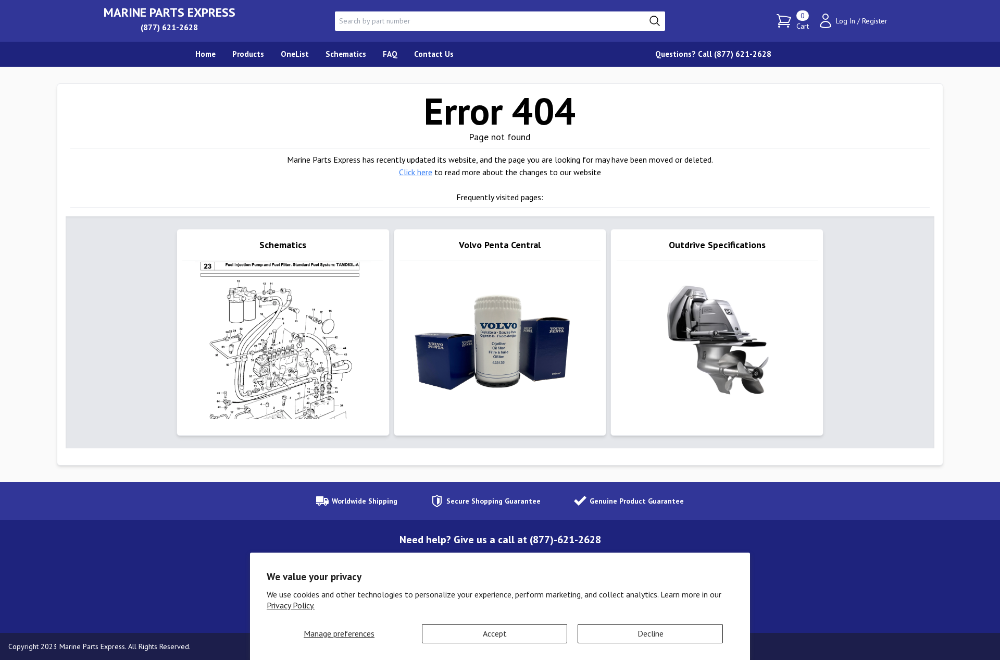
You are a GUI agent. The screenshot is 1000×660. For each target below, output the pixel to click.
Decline (651, 633)
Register (875, 21)
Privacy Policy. (291, 605)
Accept (495, 633)
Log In (845, 21)
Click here (415, 172)
